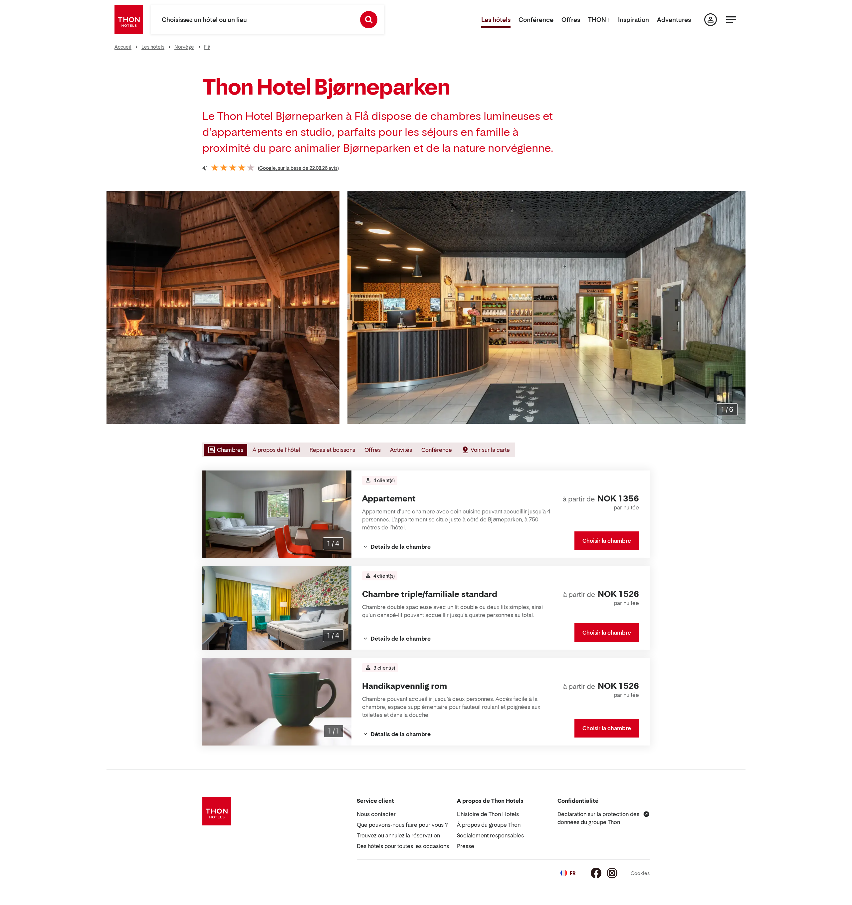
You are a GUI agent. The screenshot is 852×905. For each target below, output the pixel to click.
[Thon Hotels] (128, 19)
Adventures (674, 19)
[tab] (224, 450)
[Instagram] (612, 873)
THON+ (599, 19)
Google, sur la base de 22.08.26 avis (298, 168)
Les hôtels (496, 19)
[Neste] (738, 307)
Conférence (536, 19)
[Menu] (731, 19)
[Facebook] (596, 873)
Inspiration (633, 19)
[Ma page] (710, 19)
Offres (570, 19)
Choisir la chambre (606, 540)
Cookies (640, 873)
